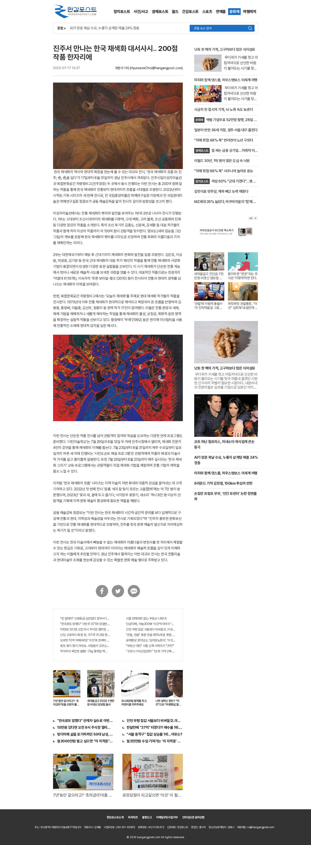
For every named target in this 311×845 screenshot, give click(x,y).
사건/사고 (141, 11)
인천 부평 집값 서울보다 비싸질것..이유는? (151, 629)
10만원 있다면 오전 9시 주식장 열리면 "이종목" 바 (85, 629)
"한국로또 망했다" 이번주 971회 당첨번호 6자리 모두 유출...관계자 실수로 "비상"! (85, 624)
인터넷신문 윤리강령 (193, 817)
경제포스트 (160, 11)
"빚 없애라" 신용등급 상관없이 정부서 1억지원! (85, 618)
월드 (175, 11)
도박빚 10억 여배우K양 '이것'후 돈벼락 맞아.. (85, 640)
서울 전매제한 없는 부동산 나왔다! (146, 618)
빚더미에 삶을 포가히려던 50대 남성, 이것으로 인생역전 (85, 734)
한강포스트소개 (115, 817)
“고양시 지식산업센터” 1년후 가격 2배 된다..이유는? (151, 651)
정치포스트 (122, 11)
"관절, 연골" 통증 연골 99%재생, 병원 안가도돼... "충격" (151, 635)
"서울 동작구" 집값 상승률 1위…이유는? (154, 734)
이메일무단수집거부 (167, 817)
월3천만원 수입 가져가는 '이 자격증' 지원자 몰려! (155, 741)
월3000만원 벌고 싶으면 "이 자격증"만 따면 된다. (85, 741)
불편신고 (147, 817)
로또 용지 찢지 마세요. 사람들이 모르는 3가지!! (85, 646)
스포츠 (207, 11)
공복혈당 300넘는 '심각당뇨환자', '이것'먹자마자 (151, 640)
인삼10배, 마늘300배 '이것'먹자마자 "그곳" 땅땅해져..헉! (151, 624)
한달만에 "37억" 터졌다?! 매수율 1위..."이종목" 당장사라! (155, 727)
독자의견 (133, 817)
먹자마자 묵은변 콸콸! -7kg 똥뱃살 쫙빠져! (85, 651)
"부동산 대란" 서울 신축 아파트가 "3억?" (150, 646)
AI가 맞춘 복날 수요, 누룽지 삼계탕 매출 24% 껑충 (104, 28)
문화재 (234, 11)
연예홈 (221, 11)
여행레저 (249, 11)
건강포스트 (190, 11)
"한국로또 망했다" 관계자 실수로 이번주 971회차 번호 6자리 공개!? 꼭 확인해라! (85, 721)
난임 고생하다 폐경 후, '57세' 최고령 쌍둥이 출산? (85, 635)
